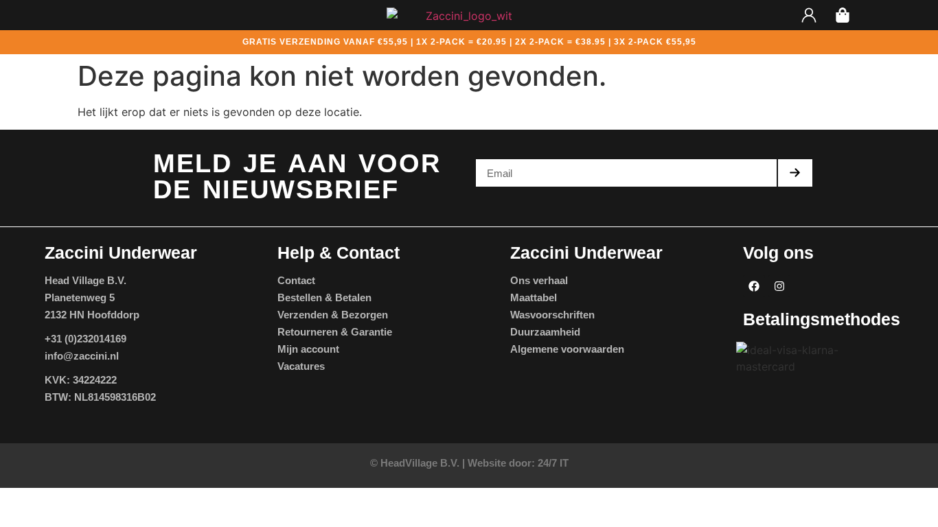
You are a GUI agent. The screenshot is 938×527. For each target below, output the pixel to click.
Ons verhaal (539, 280)
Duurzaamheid (545, 332)
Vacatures (301, 366)
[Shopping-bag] (842, 15)
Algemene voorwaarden (567, 349)
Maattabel (533, 297)
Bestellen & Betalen (324, 297)
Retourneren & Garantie (334, 332)
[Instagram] (779, 286)
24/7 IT (553, 463)
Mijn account (308, 349)
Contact (296, 280)
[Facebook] (754, 286)
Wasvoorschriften (552, 314)
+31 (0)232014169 (85, 338)
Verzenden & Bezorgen (332, 314)
